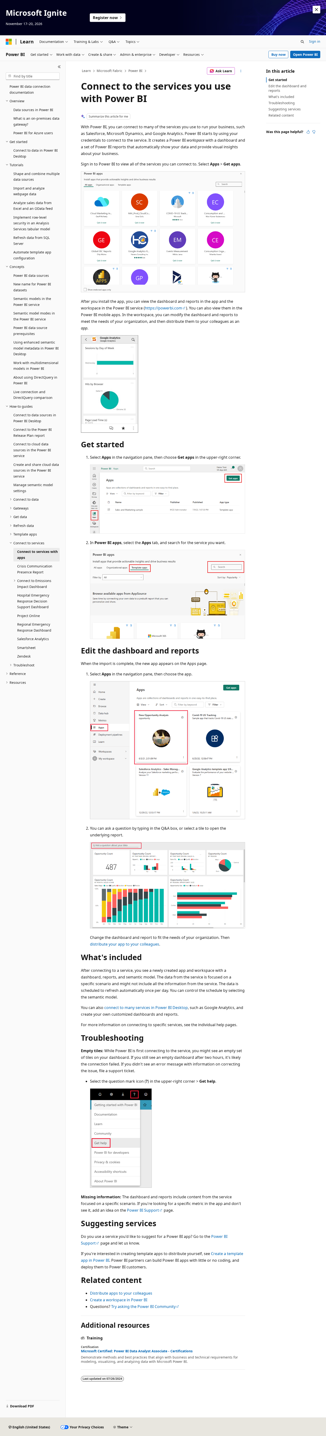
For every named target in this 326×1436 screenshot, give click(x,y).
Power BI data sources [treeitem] (31, 275)
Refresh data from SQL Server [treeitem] (31, 240)
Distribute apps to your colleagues (121, 1293)
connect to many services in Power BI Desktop (146, 1007)
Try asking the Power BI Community (143, 1306)
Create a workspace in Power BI (118, 1299)
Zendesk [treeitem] (24, 656)
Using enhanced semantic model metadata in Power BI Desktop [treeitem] (36, 348)
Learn (86, 70)
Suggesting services (284, 109)
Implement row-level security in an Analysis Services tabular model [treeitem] (31, 223)
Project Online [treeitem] (28, 615)
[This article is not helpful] (314, 132)
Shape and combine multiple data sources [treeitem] (36, 176)
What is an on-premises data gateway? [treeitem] (36, 121)
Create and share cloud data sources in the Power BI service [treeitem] (36, 470)
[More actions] (241, 71)
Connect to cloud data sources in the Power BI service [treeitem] (32, 450)
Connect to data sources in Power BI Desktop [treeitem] (34, 418)
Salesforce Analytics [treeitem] (33, 639)
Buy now (278, 54)
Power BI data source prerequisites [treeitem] (30, 330)
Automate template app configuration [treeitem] (32, 255)
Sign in (314, 41)
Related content (281, 115)
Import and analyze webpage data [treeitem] (29, 191)
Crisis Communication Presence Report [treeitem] (34, 569)
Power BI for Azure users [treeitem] (33, 133)
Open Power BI (305, 54)
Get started (277, 79)
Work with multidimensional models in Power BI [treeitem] (35, 365)
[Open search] (302, 41)
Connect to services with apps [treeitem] (37, 554)
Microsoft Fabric (109, 70)
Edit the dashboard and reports (287, 88)
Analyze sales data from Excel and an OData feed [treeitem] (33, 206)
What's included (281, 96)
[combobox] (33, 76)
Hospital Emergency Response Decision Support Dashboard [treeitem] (33, 601)
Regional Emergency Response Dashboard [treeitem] (34, 627)
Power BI (135, 70)
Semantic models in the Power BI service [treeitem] (32, 301)
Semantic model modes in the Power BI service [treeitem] (34, 316)
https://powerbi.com (163, 308)
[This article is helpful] (308, 132)
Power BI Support (143, 1210)
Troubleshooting (281, 103)
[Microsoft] (9, 42)
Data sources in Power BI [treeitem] (33, 110)
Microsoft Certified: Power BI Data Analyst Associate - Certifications (137, 1351)
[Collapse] (59, 67)
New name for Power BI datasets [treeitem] (32, 287)
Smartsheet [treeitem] (26, 647)
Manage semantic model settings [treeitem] (33, 488)
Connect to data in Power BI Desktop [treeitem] (35, 153)
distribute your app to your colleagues (124, 944)
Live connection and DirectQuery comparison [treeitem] (33, 395)
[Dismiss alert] (316, 9)
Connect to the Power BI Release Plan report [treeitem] (32, 432)
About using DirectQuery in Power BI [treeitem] (35, 380)
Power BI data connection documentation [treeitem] (30, 89)
